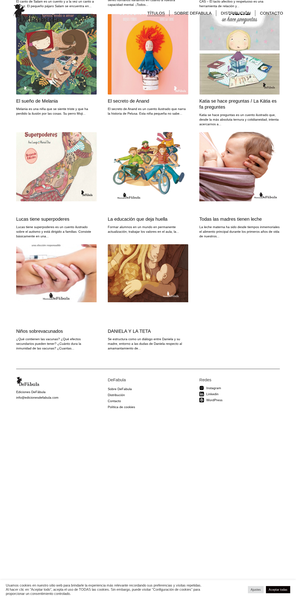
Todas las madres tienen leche (230, 219)
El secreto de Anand (128, 101)
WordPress (214, 400)
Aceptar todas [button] (278, 589)
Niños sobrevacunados (39, 331)
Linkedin (212, 394)
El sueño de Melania (37, 101)
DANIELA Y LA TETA (129, 331)
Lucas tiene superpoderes (42, 219)
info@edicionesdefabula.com (37, 397)
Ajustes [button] (256, 589)
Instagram (213, 388)
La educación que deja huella (137, 219)
